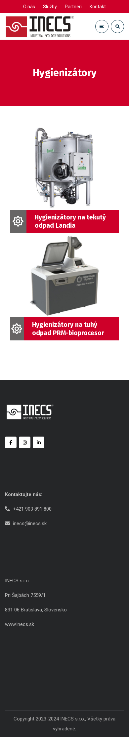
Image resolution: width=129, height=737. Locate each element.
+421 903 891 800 (32, 509)
